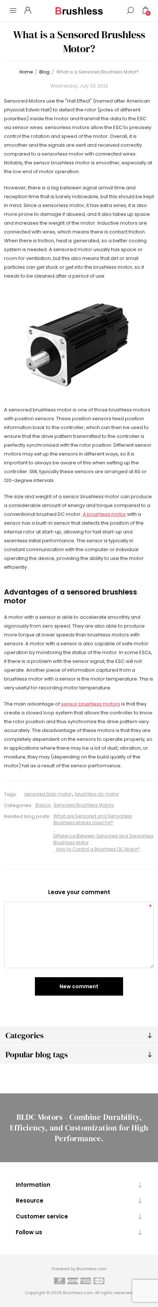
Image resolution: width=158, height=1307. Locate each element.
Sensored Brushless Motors (84, 805)
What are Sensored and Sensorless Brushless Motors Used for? (92, 819)
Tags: (10, 794)
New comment (79, 986)
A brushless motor (104, 514)
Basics (43, 805)
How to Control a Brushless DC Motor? (98, 849)
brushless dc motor (97, 794)
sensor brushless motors (90, 703)
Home (26, 72)
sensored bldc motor (47, 794)
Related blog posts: (27, 816)
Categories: (18, 805)
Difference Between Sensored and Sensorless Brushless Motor (103, 839)
